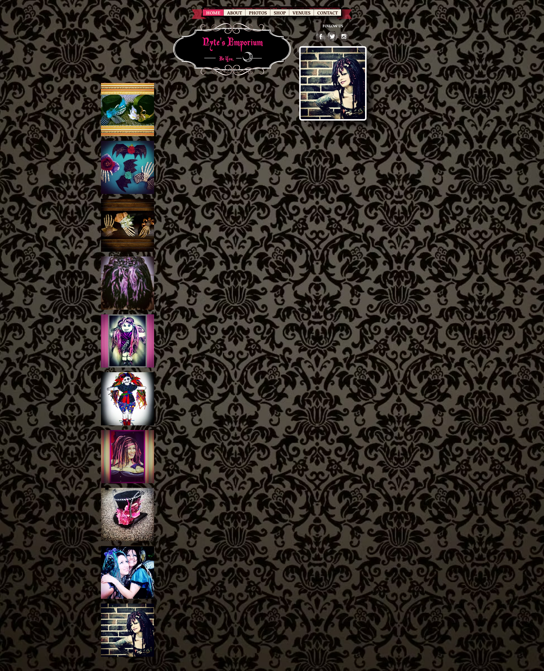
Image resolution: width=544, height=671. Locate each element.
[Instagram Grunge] (344, 36)
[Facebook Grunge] (321, 36)
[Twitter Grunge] (332, 36)
